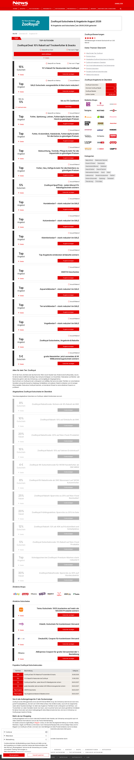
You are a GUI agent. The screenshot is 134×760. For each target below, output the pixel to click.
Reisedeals (72, 8)
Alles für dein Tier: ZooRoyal (94, 53)
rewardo (57, 749)
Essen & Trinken (90, 163)
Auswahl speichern (38, 755)
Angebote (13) (33, 33)
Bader (93, 8)
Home (15, 8)
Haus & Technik (101, 169)
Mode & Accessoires (102, 175)
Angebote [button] (47, 8)
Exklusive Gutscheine (94, 752)
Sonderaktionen (91, 749)
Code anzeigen (68, 410)
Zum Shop (68, 106)
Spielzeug (102, 178)
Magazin (37, 722)
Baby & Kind (89, 160)
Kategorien (60, 8)
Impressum (63, 757)
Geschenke (101, 163)
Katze (108, 172)
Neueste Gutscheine (57, 752)
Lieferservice (89, 175)
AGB (88, 757)
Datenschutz (77, 757)
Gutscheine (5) (23, 33)
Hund (102, 172)
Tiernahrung (89, 181)
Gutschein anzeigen (68, 74)
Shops (78, 749)
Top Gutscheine (75, 752)
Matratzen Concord (107, 8)
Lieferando (83, 8)
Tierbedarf (110, 178)
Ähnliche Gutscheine (92, 68)
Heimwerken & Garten (92, 172)
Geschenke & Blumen (92, 166)
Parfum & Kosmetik (91, 178)
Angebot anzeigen (68, 124)
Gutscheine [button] (34, 8)
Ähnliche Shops (91, 56)
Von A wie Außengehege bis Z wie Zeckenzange (100, 65)
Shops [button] (22, 8)
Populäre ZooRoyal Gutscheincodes (96, 71)
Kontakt (68, 749)
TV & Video (99, 181)
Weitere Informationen (92, 74)
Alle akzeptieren (14, 755)
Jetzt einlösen (46, 54)
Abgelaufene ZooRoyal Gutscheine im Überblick (100, 59)
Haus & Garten (90, 169)
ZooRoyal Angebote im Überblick (96, 62)
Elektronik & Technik (101, 160)
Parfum (112, 175)
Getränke (103, 166)
